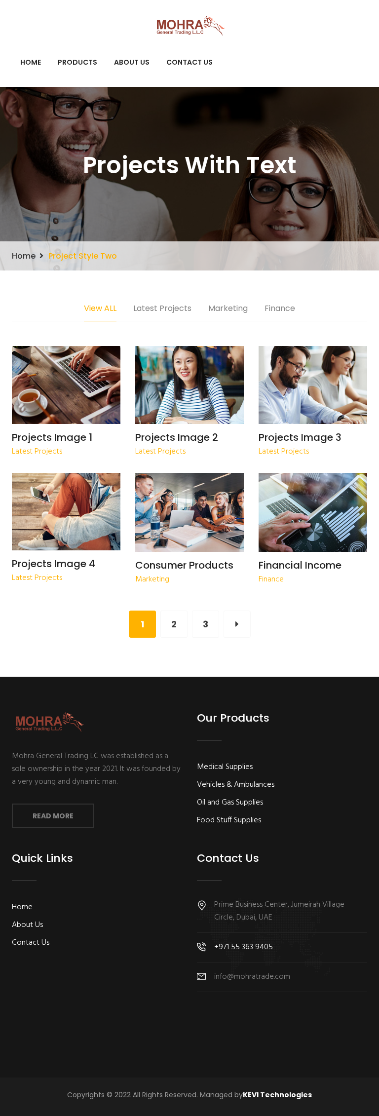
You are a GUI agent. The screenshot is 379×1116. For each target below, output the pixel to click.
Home (30, 62)
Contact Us (189, 62)
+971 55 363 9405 (243, 947)
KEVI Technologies (277, 1095)
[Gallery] (63, 386)
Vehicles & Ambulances (235, 784)
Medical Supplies (225, 767)
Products (77, 62)
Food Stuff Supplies (229, 820)
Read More (53, 816)
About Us (132, 62)
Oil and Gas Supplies (230, 802)
